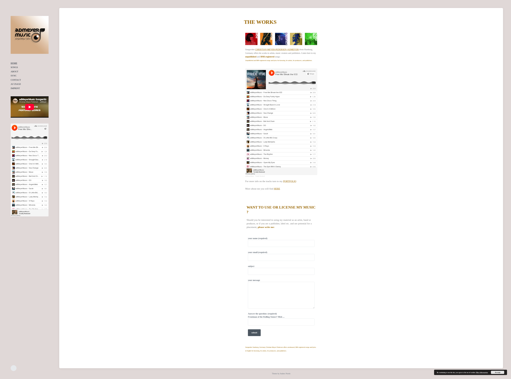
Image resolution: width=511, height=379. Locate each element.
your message (254, 280)
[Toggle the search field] (14, 368)
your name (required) (257, 238)
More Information (482, 372)
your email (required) (257, 252)
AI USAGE (16, 84)
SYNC (14, 75)
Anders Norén (285, 374)
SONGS (14, 67)
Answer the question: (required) (266, 315)
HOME (14, 63)
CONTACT (16, 80)
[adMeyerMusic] (30, 35)
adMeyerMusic (15, 217)
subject (251, 266)
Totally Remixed (25, 217)
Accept (497, 372)
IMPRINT (15, 88)
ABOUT (14, 71)
